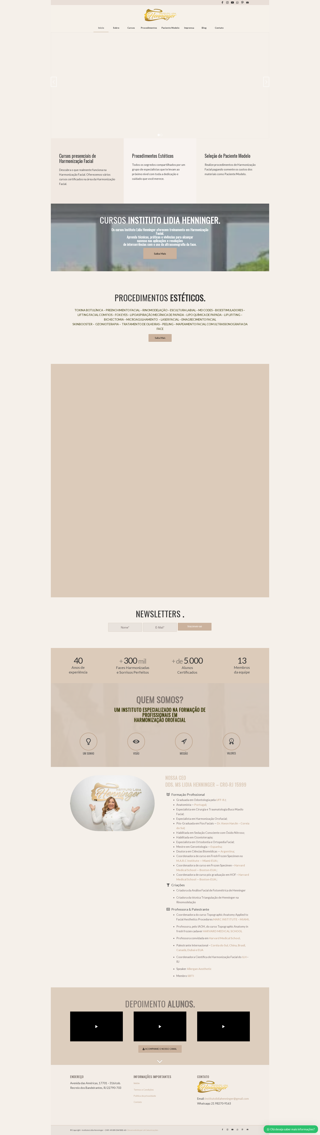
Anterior (54, 82)
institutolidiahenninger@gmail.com (227, 1098)
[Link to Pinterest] (242, 2)
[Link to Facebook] (222, 2)
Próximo (266, 82)
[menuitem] (101, 28)
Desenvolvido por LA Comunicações (142, 1130)
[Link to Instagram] (227, 2)
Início (137, 1083)
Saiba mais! (79, 130)
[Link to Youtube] (232, 2)
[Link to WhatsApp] (237, 2)
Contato (138, 1102)
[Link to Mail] (247, 2)
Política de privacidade (145, 1096)
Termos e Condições (144, 1089)
